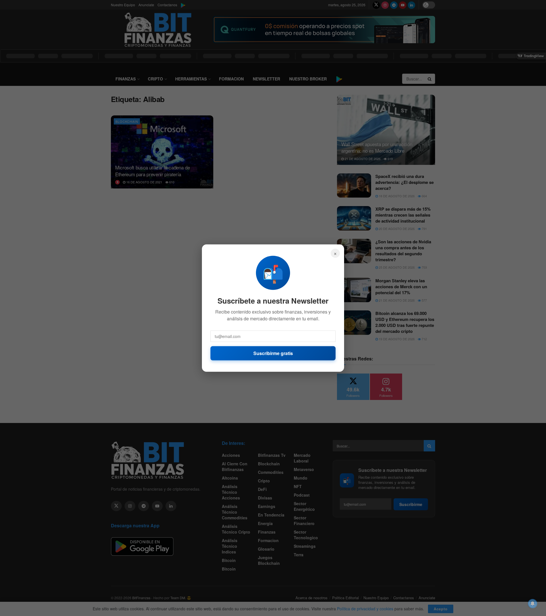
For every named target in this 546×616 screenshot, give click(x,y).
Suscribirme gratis (273, 353)
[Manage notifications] (532, 603)
